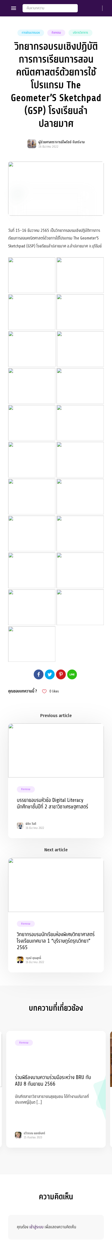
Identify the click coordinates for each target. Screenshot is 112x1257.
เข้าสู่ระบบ (36, 1227)
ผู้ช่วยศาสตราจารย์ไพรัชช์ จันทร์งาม (61, 142)
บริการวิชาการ (80, 32)
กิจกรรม (56, 32)
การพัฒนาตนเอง (31, 32)
